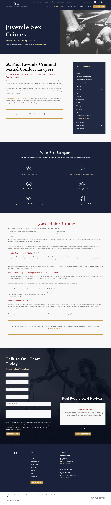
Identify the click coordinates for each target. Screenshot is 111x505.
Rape (58, 234)
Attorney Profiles (49, 2)
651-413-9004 (99, 2)
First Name (8, 374)
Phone (7, 388)
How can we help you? (11, 410)
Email (7, 396)
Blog (32, 473)
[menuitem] (88, 73)
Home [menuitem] (49, 6)
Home (32, 456)
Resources (33, 468)
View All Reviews (83, 434)
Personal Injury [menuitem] (72, 6)
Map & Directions (65, 463)
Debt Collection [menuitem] (85, 6)
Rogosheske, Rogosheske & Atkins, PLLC (18, 98)
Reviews (69, 2)
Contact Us (99, 6)
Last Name (8, 381)
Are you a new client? (11, 403)
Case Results (60, 2)
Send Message (12, 434)
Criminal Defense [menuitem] (59, 6)
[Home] (16, 4)
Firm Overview (37, 2)
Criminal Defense (35, 462)
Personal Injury (35, 465)
